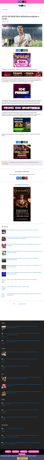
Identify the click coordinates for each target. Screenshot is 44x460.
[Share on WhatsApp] (24, 50)
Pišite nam (22, 454)
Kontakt (8, 451)
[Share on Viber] (27, 50)
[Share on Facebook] (17, 50)
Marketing (15, 451)
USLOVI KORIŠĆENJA (33, 451)
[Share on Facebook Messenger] (19, 50)
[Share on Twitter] (22, 50)
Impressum (23, 451)
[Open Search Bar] (41, 9)
